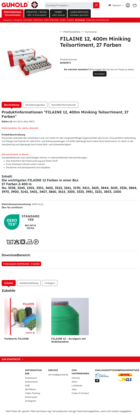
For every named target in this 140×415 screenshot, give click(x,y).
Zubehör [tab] (8, 283)
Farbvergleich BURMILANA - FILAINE (21, 264)
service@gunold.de (58, 374)
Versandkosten (60, 411)
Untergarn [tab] (49, 283)
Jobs (74, 389)
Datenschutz (31, 381)
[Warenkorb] (134, 5)
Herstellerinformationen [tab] (63, 104)
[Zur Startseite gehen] (20, 4)
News (74, 381)
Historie (76, 377)
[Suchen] (96, 5)
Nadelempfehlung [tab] (29, 283)
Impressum (31, 377)
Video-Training (32, 393)
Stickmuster (31, 397)
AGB (27, 385)
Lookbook (77, 385)
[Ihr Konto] (128, 5)
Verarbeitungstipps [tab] (35, 104)
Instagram (30, 400)
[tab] (11, 105)
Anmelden (99, 73)
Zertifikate (30, 389)
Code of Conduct (80, 393)
